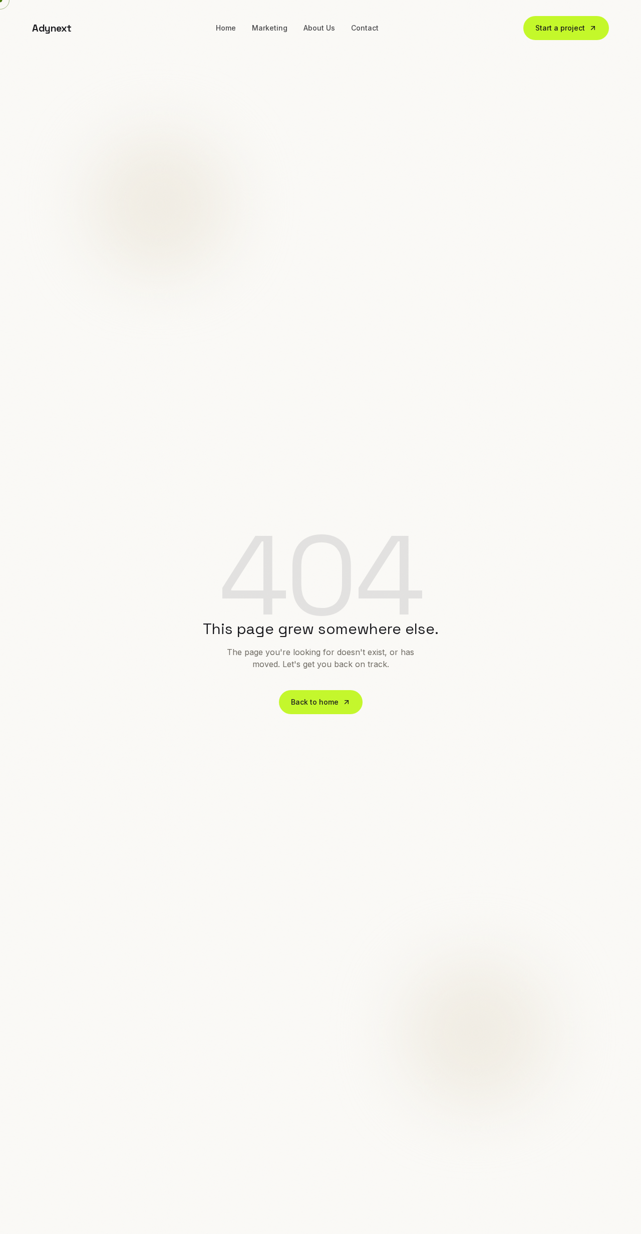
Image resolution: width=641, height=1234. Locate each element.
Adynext (52, 28)
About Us (319, 28)
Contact (365, 28)
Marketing (269, 28)
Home (226, 28)
